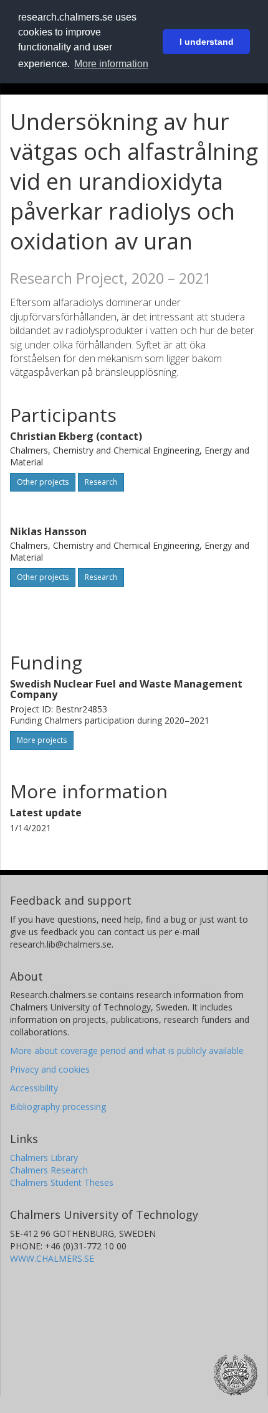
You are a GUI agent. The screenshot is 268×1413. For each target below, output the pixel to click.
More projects (42, 740)
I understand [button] (206, 42)
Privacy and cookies (50, 1069)
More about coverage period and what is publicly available (127, 1050)
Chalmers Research (49, 1170)
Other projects (43, 482)
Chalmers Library (44, 1158)
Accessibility (34, 1088)
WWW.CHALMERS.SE (52, 1258)
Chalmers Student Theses (61, 1182)
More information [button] (111, 63)
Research (101, 482)
